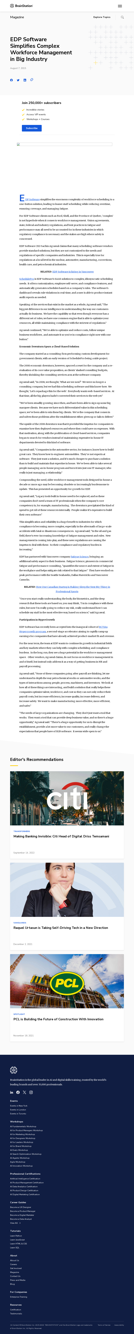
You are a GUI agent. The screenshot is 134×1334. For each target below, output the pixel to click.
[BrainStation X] (24, 1092)
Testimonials (16, 1313)
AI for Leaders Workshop (21, 1142)
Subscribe (32, 128)
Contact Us (15, 1276)
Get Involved (16, 1268)
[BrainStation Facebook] (18, 1092)
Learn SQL (14, 1247)
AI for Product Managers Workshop (26, 1130)
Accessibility (119, 1325)
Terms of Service (104, 1325)
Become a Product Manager (22, 1211)
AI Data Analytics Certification (24, 1186)
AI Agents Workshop (20, 1158)
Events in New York (18, 1105)
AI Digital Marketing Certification (25, 1194)
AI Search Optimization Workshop (26, 1154)
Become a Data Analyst (21, 1219)
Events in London (18, 1109)
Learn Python (16, 1236)
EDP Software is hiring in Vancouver (73, 271)
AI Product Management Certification (27, 1182)
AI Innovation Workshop (21, 1166)
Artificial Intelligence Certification (25, 1178)
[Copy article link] (31, 79)
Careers (13, 1264)
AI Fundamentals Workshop (23, 1126)
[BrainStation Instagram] (31, 1092)
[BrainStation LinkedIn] (11, 1092)
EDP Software (32, 199)
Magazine (14, 1272)
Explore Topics (101, 17)
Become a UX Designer (20, 1207)
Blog (12, 1284)
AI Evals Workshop (19, 1150)
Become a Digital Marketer (22, 1215)
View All (14, 1223)
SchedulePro (26, 278)
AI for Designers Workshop (22, 1138)
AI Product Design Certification (24, 1190)
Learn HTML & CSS (18, 1243)
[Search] (122, 17)
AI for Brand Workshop (21, 1146)
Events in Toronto (18, 1113)
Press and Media (17, 1280)
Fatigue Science (80, 556)
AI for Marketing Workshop (22, 1134)
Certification (15, 1309)
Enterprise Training (18, 1297)
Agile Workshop (17, 1162)
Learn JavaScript (17, 1239)
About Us (14, 1260)
